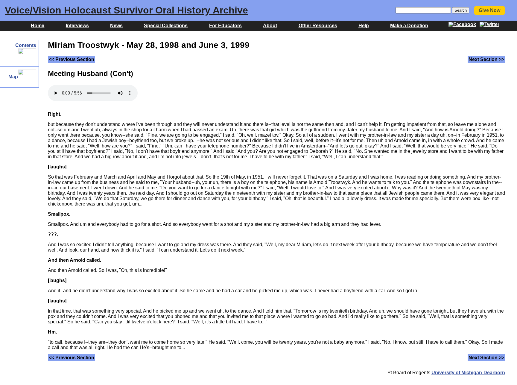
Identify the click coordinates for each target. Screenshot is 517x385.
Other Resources (318, 25)
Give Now (489, 10)
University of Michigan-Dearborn (468, 372)
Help (363, 25)
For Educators (225, 25)
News (116, 25)
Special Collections (166, 25)
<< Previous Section (71, 59)
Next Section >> (486, 59)
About (270, 25)
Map (13, 76)
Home (37, 25)
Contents (25, 45)
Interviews (77, 25)
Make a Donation (409, 25)
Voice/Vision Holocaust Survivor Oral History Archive (126, 10)
